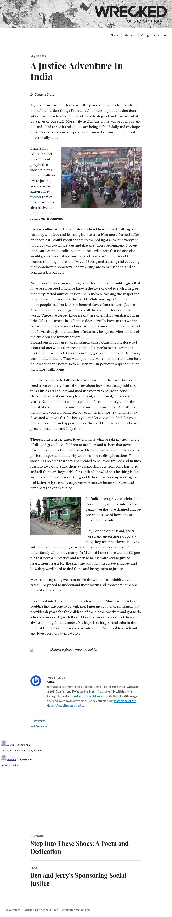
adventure (39, 720)
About (128, 35)
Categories (148, 35)
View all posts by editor (71, 705)
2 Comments (40, 726)
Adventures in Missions (89, 696)
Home (115, 35)
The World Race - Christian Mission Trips (64, 909)
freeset (35, 197)
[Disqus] (86, 781)
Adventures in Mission (19, 909)
